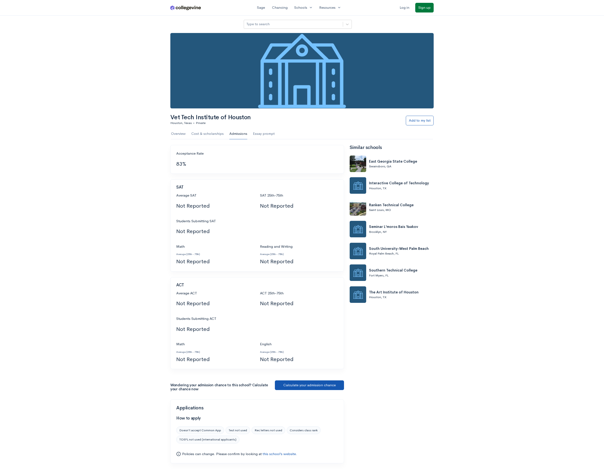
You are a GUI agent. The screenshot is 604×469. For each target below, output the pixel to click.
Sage (261, 7)
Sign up (424, 7)
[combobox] (246, 24)
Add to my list (420, 120)
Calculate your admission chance (309, 385)
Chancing (280, 7)
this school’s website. (280, 454)
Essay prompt (264, 133)
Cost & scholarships (207, 133)
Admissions (238, 133)
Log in (404, 7)
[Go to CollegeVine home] (185, 7)
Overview (178, 133)
